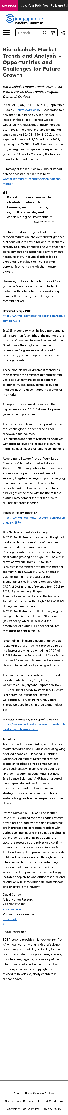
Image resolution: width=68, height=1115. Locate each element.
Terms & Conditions (50, 1101)
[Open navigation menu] (6, 32)
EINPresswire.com (27, 110)
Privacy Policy (51, 1109)
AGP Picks (9, 5)
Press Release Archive (40, 1093)
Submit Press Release (19, 1101)
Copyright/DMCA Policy (23, 1109)
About (17, 1093)
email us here (12, 909)
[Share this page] (62, 32)
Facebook (10, 919)
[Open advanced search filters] (53, 33)
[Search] (45, 33)
